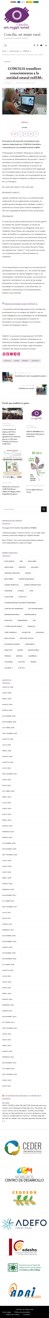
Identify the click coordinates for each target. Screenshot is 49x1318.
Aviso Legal (6, 1312)
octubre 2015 (8, 964)
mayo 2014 (6, 1040)
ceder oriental (11, 585)
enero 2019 (7, 837)
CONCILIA (7, 62)
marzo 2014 (7, 1051)
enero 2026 (7, 710)
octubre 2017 (8, 901)
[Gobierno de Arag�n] (13, 2)
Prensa (7, 656)
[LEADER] (36, 2)
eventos (8, 620)
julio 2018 (6, 860)
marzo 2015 (7, 999)
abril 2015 (6, 993)
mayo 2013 (6, 1086)
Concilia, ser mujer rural (22, 34)
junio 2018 (6, 866)
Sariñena (32, 656)
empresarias (30, 614)
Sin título (5, 1103)
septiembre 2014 (9, 1028)
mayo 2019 (6, 814)
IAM (34, 620)
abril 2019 (6, 820)
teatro (21, 662)
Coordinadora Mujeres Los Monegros (22, 1096)
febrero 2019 (8, 832)
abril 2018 (6, 878)
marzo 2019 (7, 826)
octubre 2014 (8, 1022)
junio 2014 (6, 1034)
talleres (8, 662)
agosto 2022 (7, 762)
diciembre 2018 (8, 843)
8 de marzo (9, 561)
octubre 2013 (8, 1069)
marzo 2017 (7, 924)
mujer (16, 360)
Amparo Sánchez (12, 573)
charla (20, 591)
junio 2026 (6, 693)
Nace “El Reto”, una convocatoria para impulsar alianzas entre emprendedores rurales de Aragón (23, 541)
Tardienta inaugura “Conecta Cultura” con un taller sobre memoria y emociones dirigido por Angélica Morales (23, 534)
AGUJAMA (35, 567)
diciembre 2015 (8, 953)
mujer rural (33, 650)
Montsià (8, 650)
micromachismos (12, 644)
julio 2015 (6, 976)
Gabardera (22, 620)
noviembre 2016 (9, 941)
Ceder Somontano (32, 585)
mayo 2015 (6, 988)
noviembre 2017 (9, 895)
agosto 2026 (7, 687)
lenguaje (40, 632)
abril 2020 (6, 797)
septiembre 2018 (9, 855)
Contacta (26, 1314)
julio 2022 (6, 768)
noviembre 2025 (9, 722)
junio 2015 (6, 982)
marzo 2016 (7, 947)
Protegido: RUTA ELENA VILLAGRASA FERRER (19, 528)
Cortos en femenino (13, 609)
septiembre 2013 (9, 1074)
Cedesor (8, 591)
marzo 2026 (7, 704)
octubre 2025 (8, 728)
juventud (26, 632)
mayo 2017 (6, 918)
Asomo (28, 573)
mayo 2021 (6, 785)
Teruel (33, 662)
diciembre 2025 (8, 716)
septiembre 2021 (9, 774)
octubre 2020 (8, 791)
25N (21, 561)
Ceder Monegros (26, 579)
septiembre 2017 (9, 907)
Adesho (22, 567)
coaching (8, 597)
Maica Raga (9, 638)
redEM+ (25, 360)
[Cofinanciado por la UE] (21, 2)
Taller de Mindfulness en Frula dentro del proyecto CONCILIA (35, 433)
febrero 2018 (8, 889)
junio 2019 (6, 808)
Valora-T (35, 360)
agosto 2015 (7, 970)
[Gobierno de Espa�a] (29, 2)
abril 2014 (6, 1045)
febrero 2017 (8, 930)
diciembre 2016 (8, 936)
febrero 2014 (8, 1057)
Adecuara (9, 567)
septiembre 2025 (9, 733)
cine (31, 591)
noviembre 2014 (9, 1016)
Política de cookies (12, 1314)
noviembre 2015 (9, 959)
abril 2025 (6, 751)
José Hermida (10, 632)
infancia (31, 626)
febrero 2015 (8, 1005)
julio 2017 (6, 912)
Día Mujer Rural (35, 609)
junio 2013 (6, 1080)
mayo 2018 (6, 872)
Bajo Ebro (8, 579)
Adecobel (32, 561)
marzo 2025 (7, 756)
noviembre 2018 (9, 849)
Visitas (21, 668)
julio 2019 (6, 803)
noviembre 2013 (9, 1063)
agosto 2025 (7, 739)
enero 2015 (7, 1011)
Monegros (30, 644)
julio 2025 (6, 745)
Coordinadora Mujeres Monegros (20, 603)
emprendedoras (11, 614)
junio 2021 (6, 780)
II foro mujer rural (13, 626)
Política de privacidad (22, 1312)
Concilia (9, 83)
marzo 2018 (7, 884)
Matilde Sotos (26, 638)
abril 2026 (6, 699)
